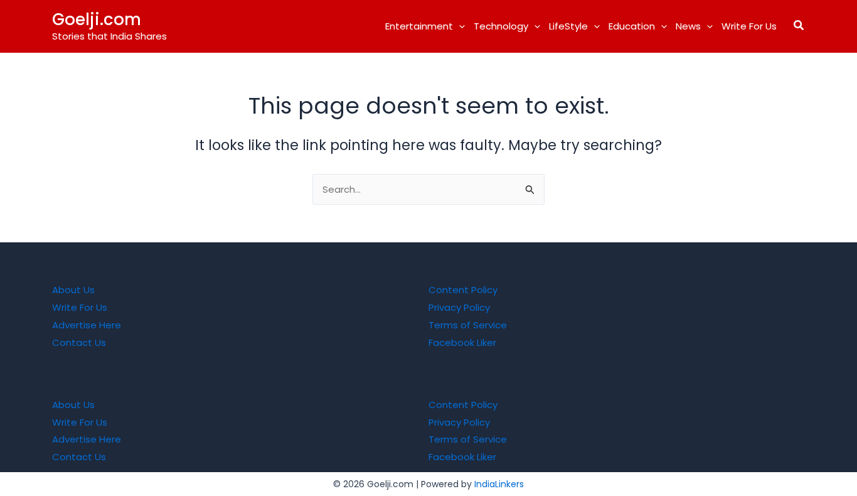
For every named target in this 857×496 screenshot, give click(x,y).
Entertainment (419, 26)
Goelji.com (96, 19)
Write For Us (749, 26)
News (688, 26)
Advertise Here (86, 325)
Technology (501, 26)
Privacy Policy (459, 307)
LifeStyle (568, 26)
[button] (459, 26)
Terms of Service (467, 325)
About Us (73, 289)
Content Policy (463, 289)
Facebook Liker (462, 342)
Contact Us (79, 342)
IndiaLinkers (499, 484)
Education (632, 26)
